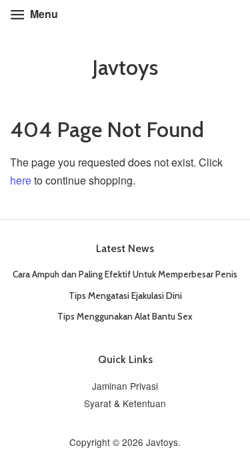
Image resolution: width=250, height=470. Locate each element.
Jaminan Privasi (125, 385)
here (20, 180)
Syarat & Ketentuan (125, 403)
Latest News (125, 248)
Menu (42, 13)
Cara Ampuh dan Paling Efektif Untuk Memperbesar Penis (125, 274)
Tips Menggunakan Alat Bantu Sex (125, 316)
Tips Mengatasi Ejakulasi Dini (125, 295)
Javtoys (125, 67)
